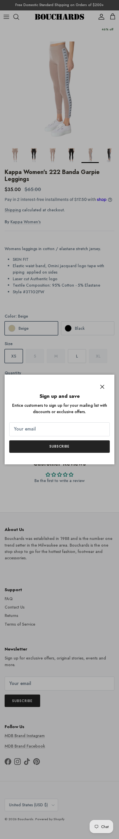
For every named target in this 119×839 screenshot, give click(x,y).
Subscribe (59, 446)
